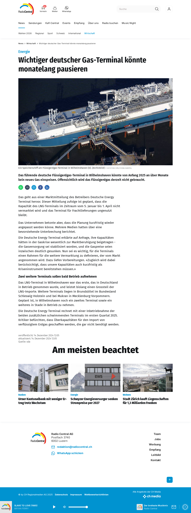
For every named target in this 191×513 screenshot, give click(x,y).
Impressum (76, 494)
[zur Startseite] (26, 9)
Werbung (155, 444)
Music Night (129, 23)
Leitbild (156, 454)
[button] (66, 9)
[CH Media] (147, 496)
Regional (39, 33)
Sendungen (35, 23)
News (21, 23)
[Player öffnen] (185, 507)
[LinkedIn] (47, 187)
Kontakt (156, 460)
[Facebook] (40, 187)
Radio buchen (110, 23)
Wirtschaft (89, 33)
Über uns (93, 23)
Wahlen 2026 (25, 33)
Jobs (157, 439)
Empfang (79, 23)
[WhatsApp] (20, 187)
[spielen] (54, 507)
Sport (50, 33)
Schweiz (60, 33)
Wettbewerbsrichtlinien (96, 494)
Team (157, 434)
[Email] (33, 187)
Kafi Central (52, 23)
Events (66, 23)
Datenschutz (61, 494)
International (74, 33)
